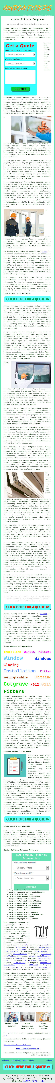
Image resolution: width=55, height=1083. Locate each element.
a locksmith (18, 958)
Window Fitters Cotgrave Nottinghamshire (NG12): (27, 28)
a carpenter (41, 967)
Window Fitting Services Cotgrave (21, 850)
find (11, 830)
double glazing (11, 967)
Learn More (30, 1081)
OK (42, 1081)
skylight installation (39, 956)
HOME (24, 15)
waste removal (41, 951)
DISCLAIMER (48, 15)
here (5, 1035)
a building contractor (36, 960)
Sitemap (5, 1060)
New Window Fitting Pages (23, 1060)
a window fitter (14, 940)
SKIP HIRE (33, 965)
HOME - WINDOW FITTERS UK (27, 1049)
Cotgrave (43, 614)
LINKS (29, 15)
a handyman (46, 945)
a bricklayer (19, 963)
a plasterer (21, 947)
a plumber (21, 949)
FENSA (44, 252)
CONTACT (41, 15)
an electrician (20, 954)
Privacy (49, 1060)
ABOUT (35, 15)
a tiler (25, 945)
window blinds (45, 947)
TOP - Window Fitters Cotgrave (17, 1045)
